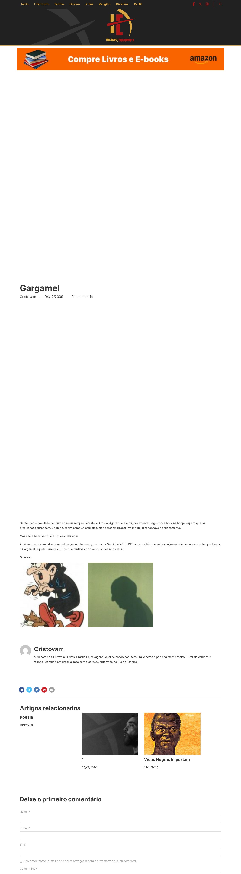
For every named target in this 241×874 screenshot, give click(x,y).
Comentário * (29, 868)
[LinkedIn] (37, 690)
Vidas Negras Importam (167, 759)
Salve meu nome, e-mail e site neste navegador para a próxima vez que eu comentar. (80, 861)
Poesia (26, 717)
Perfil (138, 4)
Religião (105, 4)
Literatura (41, 4)
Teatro (59, 4)
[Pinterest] (44, 690)
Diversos (122, 4)
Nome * (25, 811)
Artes (89, 4)
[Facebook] (21, 690)
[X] (29, 690)
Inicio (25, 4)
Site (22, 844)
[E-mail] (52, 690)
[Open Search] (220, 4)
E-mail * (25, 828)
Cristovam (49, 649)
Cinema (74, 4)
